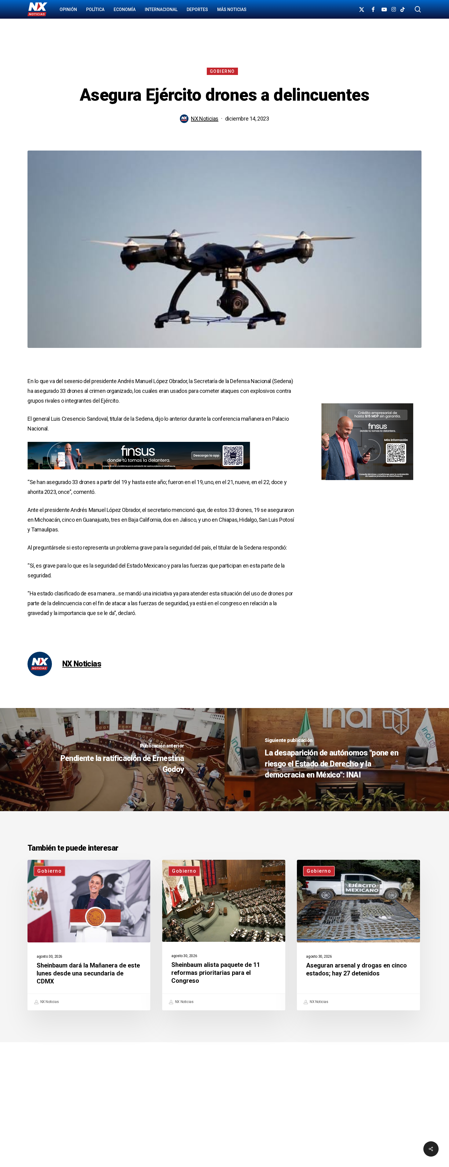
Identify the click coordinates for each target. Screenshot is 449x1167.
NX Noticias (204, 118)
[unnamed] (138, 472)
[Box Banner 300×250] (367, 482)
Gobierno (222, 71)
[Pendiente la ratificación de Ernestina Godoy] (112, 759)
